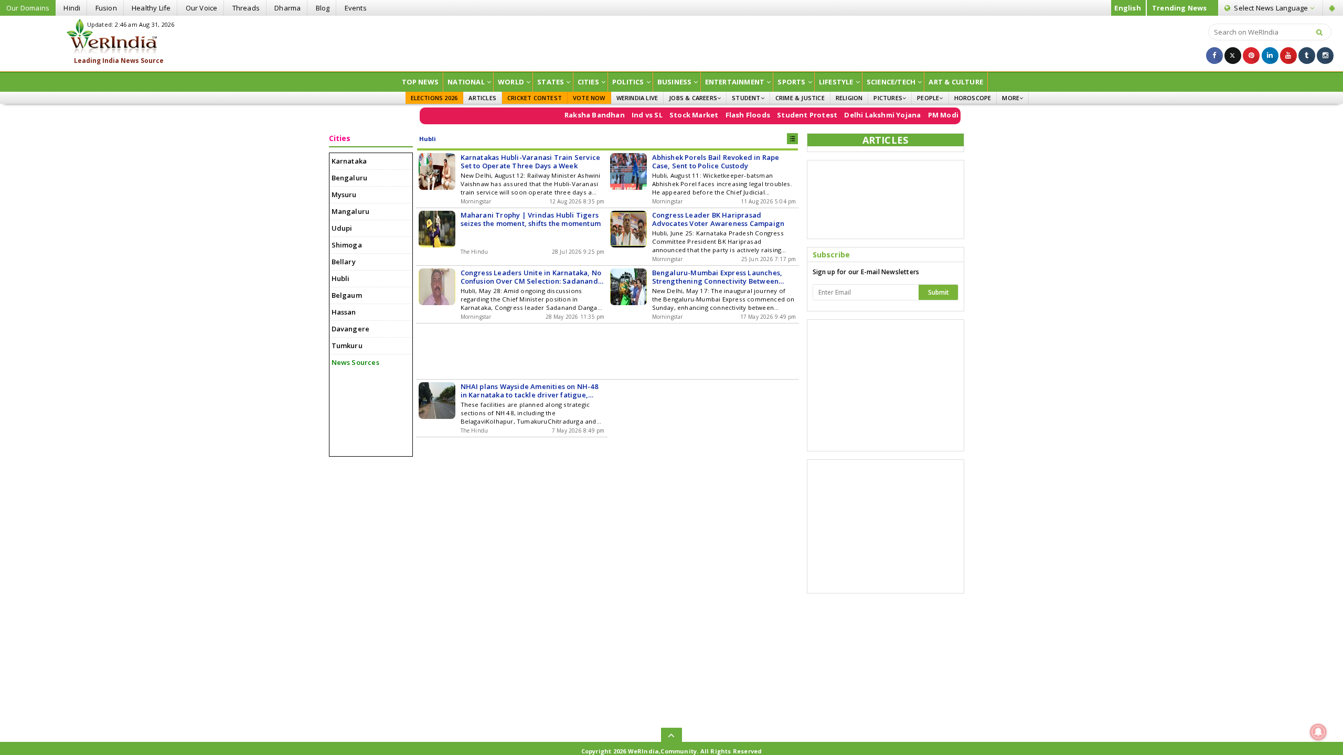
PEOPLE (928, 98)
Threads (246, 8)
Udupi (342, 228)
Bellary (344, 261)
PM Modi (924, 115)
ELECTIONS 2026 (434, 98)
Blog (323, 8)
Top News (420, 82)
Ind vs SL (627, 115)
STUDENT (746, 98)
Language (1271, 8)
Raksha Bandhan (575, 115)
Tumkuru (347, 345)
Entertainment (735, 82)
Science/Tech (891, 82)
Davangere (351, 328)
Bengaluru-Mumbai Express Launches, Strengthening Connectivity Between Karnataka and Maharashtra (717, 276)
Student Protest (788, 115)
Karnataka (349, 161)
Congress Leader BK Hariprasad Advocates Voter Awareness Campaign (718, 219)
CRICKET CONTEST (534, 98)
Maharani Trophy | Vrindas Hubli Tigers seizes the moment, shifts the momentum (531, 219)
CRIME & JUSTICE (800, 98)
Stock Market (674, 115)
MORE (1010, 98)
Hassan (344, 312)
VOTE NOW (589, 98)
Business (674, 82)
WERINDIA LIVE (637, 98)
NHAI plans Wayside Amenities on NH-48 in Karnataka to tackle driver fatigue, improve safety (529, 390)
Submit (938, 292)
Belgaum (347, 295)
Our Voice (202, 8)
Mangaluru (351, 211)
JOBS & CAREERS (693, 98)
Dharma (287, 8)
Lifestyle (836, 82)
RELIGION (849, 98)
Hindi (71, 8)
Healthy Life (151, 8)
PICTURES (887, 98)
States (550, 82)
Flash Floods (728, 115)
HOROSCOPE (973, 98)
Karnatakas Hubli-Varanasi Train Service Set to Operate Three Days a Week (531, 161)
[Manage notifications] (1318, 732)
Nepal (956, 115)
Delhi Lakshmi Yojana (863, 115)
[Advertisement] (671, 42)
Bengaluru (350, 177)
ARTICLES (482, 98)
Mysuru (344, 194)
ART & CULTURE (956, 82)
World (511, 82)
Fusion (106, 8)
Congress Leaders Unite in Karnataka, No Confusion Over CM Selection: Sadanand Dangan (531, 276)
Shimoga (347, 245)
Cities (588, 82)
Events (356, 8)
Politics (628, 82)
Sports (791, 82)
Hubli (341, 278)
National (466, 82)
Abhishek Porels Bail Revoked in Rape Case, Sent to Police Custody (716, 161)
